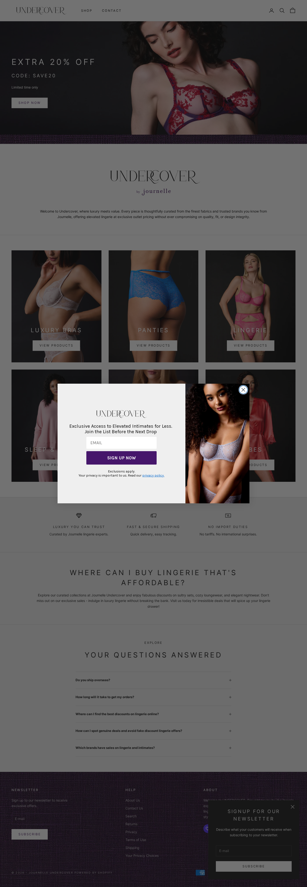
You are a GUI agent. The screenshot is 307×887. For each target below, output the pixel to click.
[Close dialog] (243, 390)
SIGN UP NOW (121, 457)
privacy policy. (153, 475)
